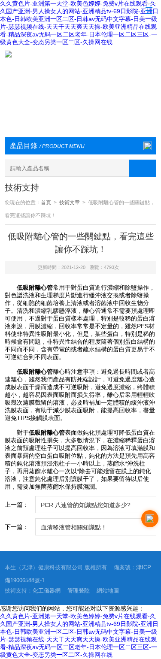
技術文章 (69, 203)
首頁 (46, 203)
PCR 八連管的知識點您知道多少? (86, 505)
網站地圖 (108, 590)
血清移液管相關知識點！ (74, 527)
